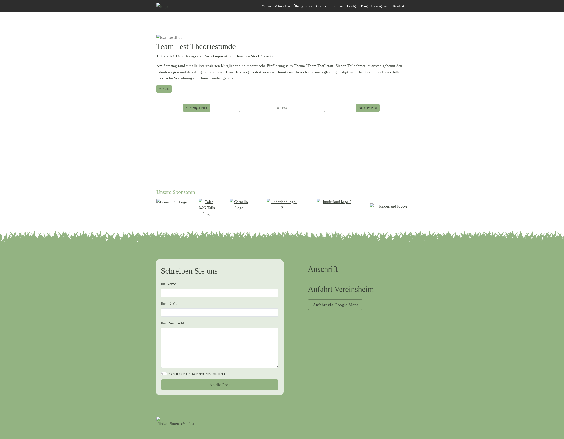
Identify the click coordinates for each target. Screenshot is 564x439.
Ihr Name (168, 284)
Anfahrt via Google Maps (335, 304)
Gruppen (322, 6)
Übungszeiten (303, 6)
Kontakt (398, 6)
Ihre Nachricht (172, 323)
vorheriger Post (196, 108)
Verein (266, 6)
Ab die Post (219, 384)
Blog (364, 6)
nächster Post (367, 108)
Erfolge (352, 6)
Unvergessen (380, 6)
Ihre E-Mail (170, 303)
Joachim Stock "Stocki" (255, 56)
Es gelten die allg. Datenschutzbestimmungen (197, 373)
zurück (164, 89)
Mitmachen (282, 6)
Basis (208, 56)
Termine (337, 6)
